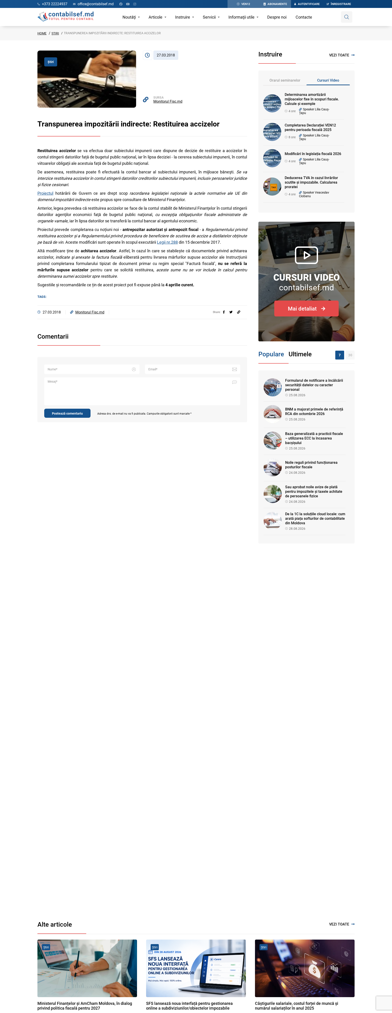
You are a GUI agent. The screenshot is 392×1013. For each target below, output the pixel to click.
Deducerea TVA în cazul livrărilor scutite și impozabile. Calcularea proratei (311, 182)
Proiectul (45, 193)
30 (350, 355)
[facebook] (223, 312)
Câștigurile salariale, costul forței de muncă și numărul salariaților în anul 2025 (296, 1006)
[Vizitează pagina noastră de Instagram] (134, 4)
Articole (155, 17)
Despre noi (277, 17)
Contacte (304, 17)
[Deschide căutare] (346, 17)
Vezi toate (339, 55)
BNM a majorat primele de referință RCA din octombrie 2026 (314, 411)
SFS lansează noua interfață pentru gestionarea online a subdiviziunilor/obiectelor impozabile (189, 1006)
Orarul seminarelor (285, 80)
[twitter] (231, 312)
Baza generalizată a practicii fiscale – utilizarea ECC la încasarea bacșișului (314, 438)
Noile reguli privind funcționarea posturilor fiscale (311, 464)
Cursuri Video (328, 80)
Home (42, 33)
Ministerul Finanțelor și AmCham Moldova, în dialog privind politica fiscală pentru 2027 (84, 1006)
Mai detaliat (302, 309)
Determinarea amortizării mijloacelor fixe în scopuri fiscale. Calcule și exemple (312, 99)
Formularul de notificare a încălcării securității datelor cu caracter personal (314, 385)
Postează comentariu (67, 413)
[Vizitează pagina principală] (65, 17)
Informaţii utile (241, 17)
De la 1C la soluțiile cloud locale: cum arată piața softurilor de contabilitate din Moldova (315, 518)
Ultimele (300, 354)
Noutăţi (129, 17)
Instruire (182, 17)
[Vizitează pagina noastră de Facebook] (120, 4)
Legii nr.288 (167, 242)
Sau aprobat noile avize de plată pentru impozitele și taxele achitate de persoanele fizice (313, 491)
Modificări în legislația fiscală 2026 (313, 154)
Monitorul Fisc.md (167, 101)
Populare (271, 354)
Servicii (209, 17)
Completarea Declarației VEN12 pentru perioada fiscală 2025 (310, 127)
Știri (55, 33)
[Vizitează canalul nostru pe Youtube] (128, 4)
